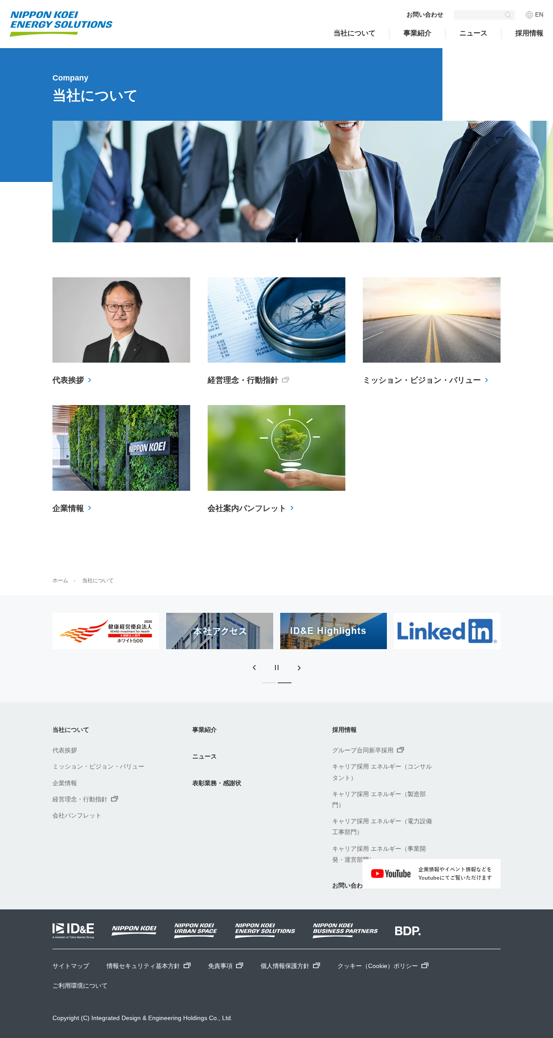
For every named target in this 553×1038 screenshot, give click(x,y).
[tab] (269, 683)
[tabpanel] (161, 631)
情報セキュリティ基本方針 (143, 965)
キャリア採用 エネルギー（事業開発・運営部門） (379, 854)
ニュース (204, 756)
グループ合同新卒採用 (362, 750)
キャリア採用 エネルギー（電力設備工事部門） (382, 826)
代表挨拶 (64, 750)
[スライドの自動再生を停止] (276, 667)
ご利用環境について (80, 985)
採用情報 (529, 33)
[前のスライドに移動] (254, 667)
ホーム (60, 580)
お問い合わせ (425, 14)
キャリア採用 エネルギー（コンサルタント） (382, 772)
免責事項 (220, 965)
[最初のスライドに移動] (299, 667)
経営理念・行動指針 (80, 799)
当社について (355, 33)
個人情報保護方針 (285, 965)
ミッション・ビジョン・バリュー (98, 766)
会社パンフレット (76, 815)
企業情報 (64, 782)
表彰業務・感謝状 (216, 782)
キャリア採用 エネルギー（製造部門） (379, 799)
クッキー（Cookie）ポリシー (377, 965)
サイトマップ (70, 965)
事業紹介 (417, 33)
